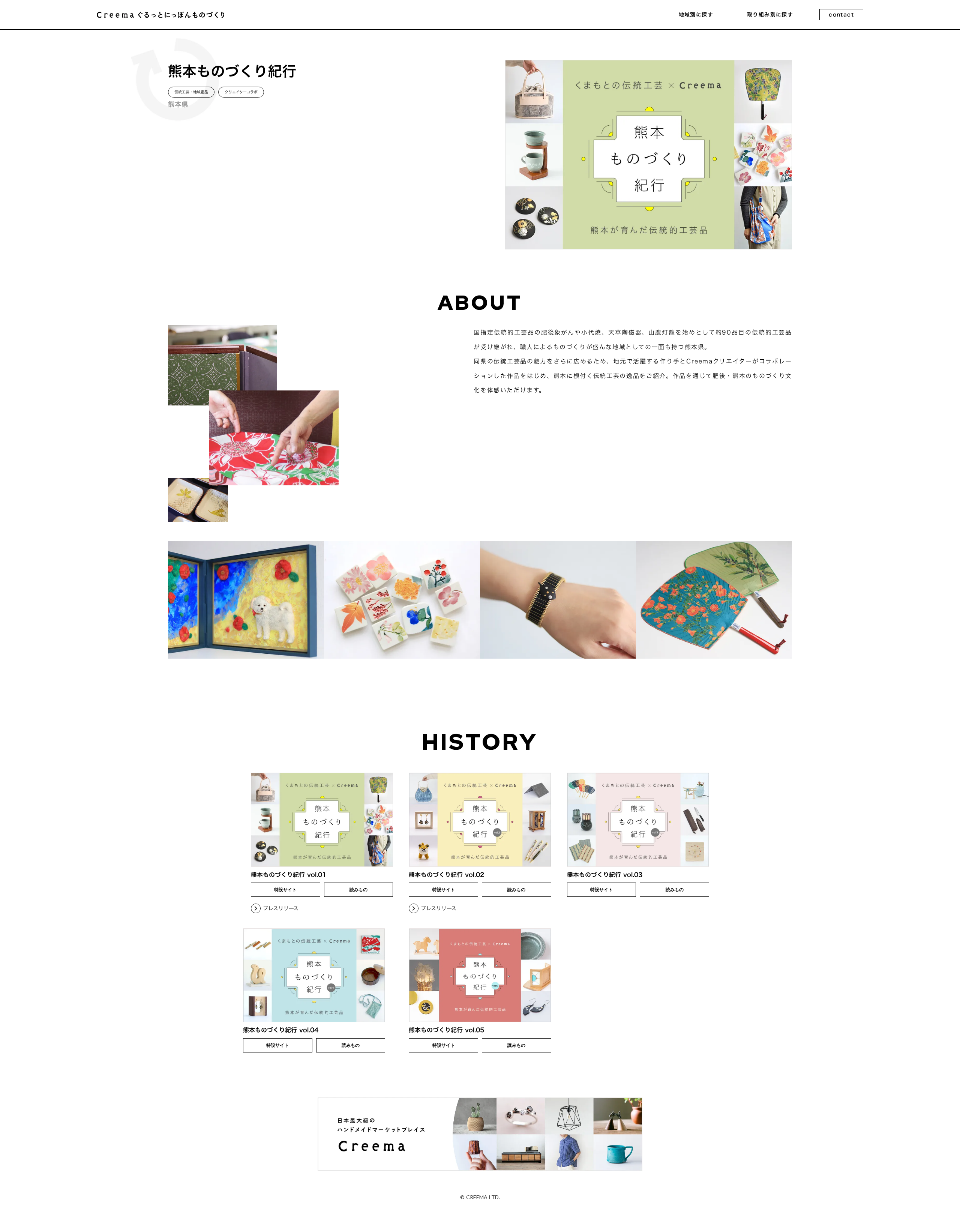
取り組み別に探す (770, 14)
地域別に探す (696, 14)
